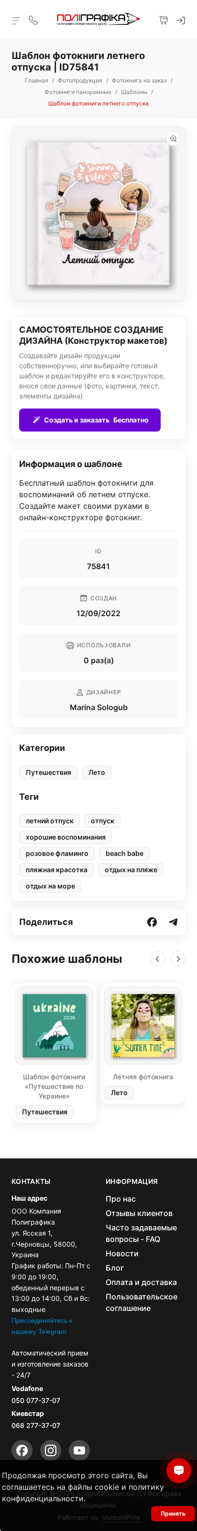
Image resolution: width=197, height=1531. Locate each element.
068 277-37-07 (35, 1425)
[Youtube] (79, 1450)
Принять (173, 1513)
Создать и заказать (96, 420)
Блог (115, 1268)
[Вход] (181, 19)
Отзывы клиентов (139, 1213)
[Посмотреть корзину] (163, 19)
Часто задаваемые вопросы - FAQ (141, 1233)
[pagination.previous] (157, 959)
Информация (132, 1181)
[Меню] (16, 20)
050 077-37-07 (35, 1400)
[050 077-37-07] (33, 19)
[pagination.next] (178, 959)
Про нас (121, 1199)
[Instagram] (50, 1450)
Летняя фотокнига (143, 1077)
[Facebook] (22, 1450)
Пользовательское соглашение (141, 1302)
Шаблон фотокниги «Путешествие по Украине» (54, 1086)
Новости (122, 1253)
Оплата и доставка (141, 1282)
